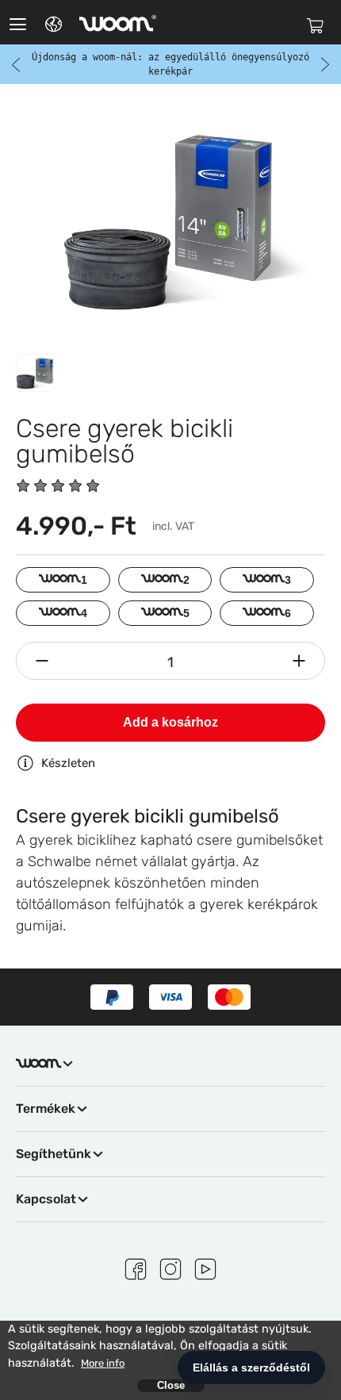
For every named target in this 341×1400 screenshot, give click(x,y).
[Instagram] (170, 1266)
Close (171, 1385)
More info (103, 1363)
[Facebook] (135, 1266)
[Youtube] (205, 1266)
